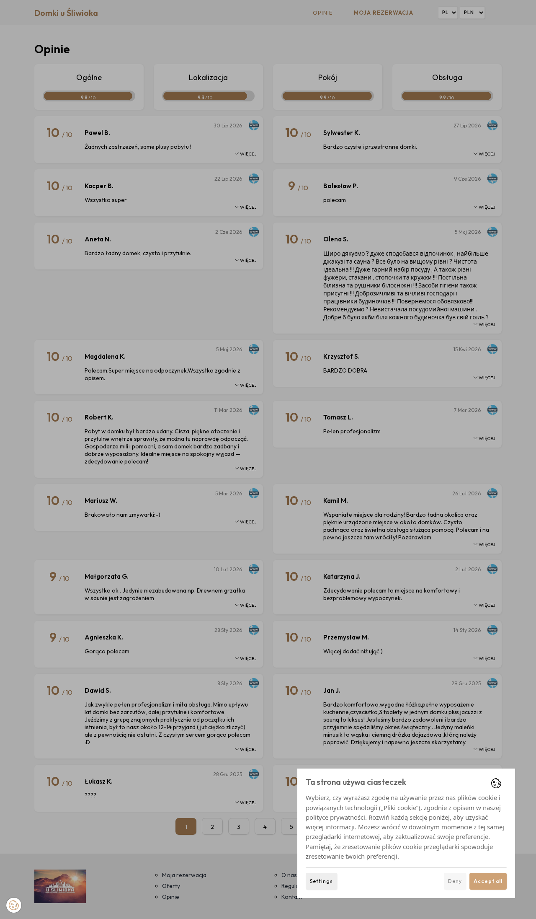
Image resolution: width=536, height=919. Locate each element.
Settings (321, 881)
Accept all (488, 881)
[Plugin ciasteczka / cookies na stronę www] (496, 783)
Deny (455, 881)
